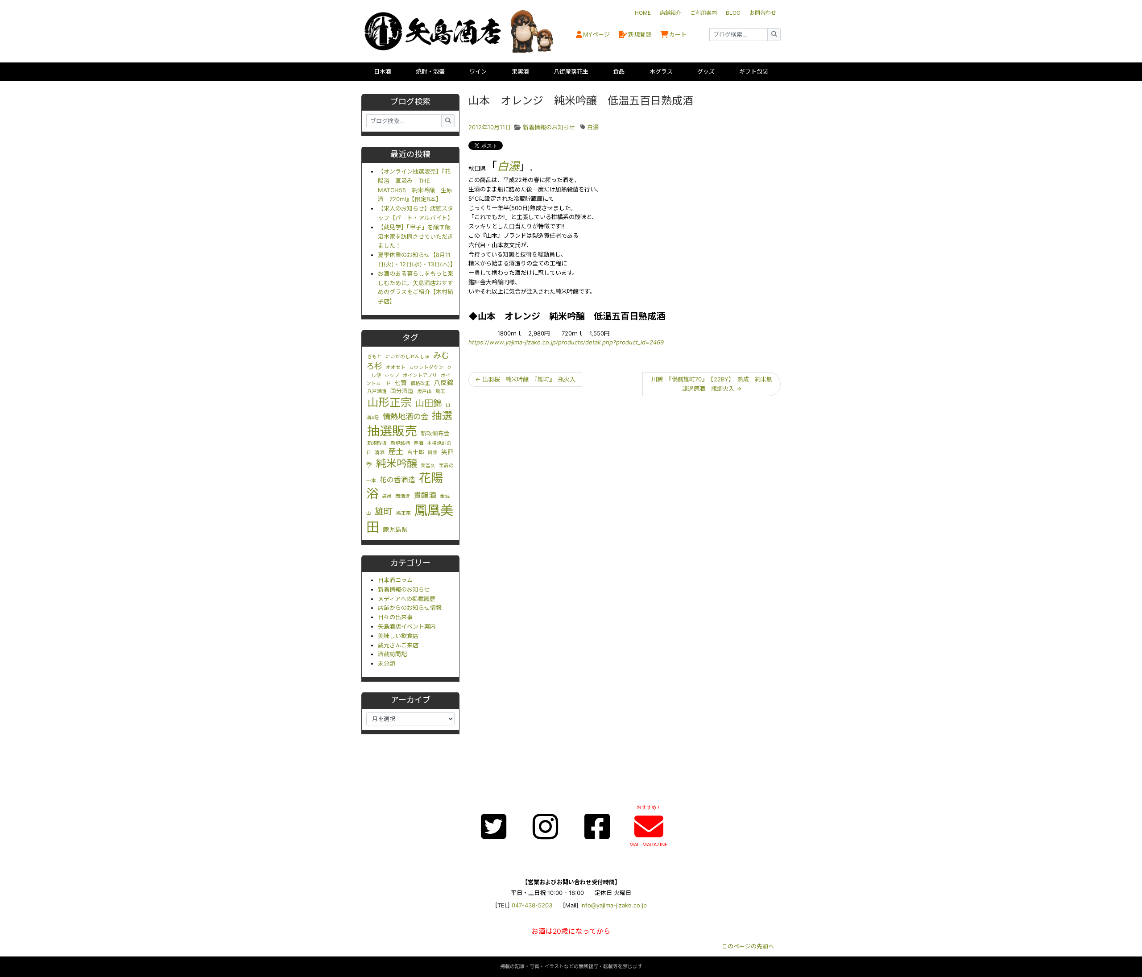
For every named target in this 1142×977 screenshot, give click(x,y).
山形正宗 (389, 402)
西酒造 (402, 496)
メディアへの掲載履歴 (406, 598)
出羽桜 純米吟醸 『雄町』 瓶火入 (525, 379)
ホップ (392, 375)
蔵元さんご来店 (398, 645)
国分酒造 (402, 391)
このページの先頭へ (748, 946)
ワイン (478, 71)
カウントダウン (426, 367)
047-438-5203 (532, 905)
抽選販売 (392, 431)
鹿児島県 (395, 529)
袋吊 (387, 496)
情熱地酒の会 (405, 416)
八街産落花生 (571, 71)
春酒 (418, 443)
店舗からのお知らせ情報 (410, 607)
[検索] (774, 34)
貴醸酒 (425, 495)
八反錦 (444, 383)
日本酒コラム (395, 580)
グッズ (706, 71)
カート (678, 34)
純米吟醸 (396, 463)
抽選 (442, 416)
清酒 (380, 452)
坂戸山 (424, 391)
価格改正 (420, 383)
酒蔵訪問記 (392, 654)
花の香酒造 (397, 480)
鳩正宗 (403, 513)
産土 (395, 451)
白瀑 (593, 127)
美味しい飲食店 (398, 635)
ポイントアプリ (420, 375)
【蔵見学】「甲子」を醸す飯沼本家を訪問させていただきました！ (415, 236)
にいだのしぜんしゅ (407, 357)
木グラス (661, 71)
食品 (619, 71)
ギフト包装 (753, 71)
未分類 (386, 663)
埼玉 (440, 391)
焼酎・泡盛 (430, 71)
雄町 (384, 511)
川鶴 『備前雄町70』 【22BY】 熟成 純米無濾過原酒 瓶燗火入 (711, 384)
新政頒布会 (435, 433)
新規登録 (639, 34)
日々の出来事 (395, 617)
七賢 (400, 382)
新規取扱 (377, 443)
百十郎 (415, 452)
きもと (374, 357)
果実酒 (520, 71)
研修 (433, 452)
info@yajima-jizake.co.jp (613, 905)
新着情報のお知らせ (404, 589)
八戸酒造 (377, 391)
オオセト (395, 367)
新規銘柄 (400, 443)
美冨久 (428, 465)
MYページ (596, 34)
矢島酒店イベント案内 (407, 626)
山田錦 (428, 403)
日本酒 (382, 71)
